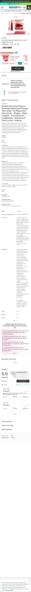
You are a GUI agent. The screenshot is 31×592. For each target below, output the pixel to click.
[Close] (29, 580)
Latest (5, 384)
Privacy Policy (9, 590)
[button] (29, 7)
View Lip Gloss (8, 425)
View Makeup (7, 421)
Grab (20, 63)
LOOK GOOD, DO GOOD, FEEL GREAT (10, 11)
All (2, 384)
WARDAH (4, 38)
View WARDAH (7, 429)
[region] (15, 585)
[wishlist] (15, 44)
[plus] (8, 68)
